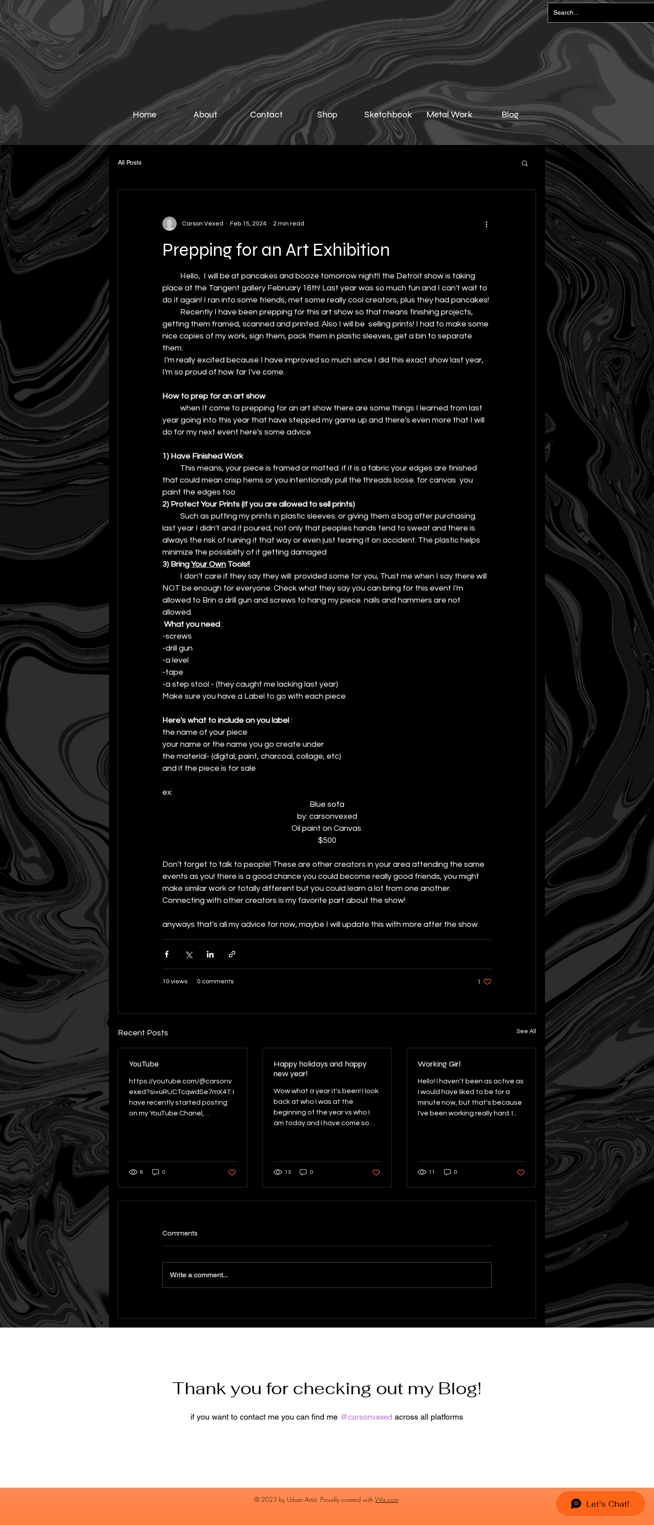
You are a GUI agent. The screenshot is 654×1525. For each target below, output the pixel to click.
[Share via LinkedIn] (210, 954)
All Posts (129, 162)
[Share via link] (232, 954)
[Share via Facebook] (166, 954)
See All (526, 1031)
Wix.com (387, 1499)
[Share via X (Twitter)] (188, 954)
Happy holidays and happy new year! (320, 1068)
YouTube (144, 1064)
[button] (525, 162)
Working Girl (439, 1064)
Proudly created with (347, 1499)
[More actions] (486, 223)
